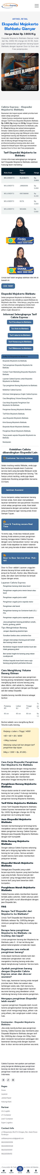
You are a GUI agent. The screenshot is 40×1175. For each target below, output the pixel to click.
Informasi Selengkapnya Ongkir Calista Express (20, 394)
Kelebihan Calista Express (12, 390)
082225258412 (6, 1154)
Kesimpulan (7, 442)
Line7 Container (7, 1119)
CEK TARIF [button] (8, 286)
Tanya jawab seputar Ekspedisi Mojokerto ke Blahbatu (19, 436)
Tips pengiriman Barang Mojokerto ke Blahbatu (20, 385)
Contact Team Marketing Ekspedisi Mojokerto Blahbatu (19, 373)
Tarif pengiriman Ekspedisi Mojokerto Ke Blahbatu (17, 366)
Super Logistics (7, 1123)
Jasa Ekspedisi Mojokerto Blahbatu (15, 418)
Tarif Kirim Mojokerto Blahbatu (14, 414)
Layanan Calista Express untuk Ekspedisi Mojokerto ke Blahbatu (17, 380)
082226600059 (7, 1142)
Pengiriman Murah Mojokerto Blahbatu (17, 431)
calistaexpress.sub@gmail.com (12, 1138)
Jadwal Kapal (6, 1098)
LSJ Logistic (5, 1111)
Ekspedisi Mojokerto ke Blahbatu (15, 361)
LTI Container (6, 1115)
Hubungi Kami (6, 1102)
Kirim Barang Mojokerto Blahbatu (15, 422)
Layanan (4, 1094)
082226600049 (7, 1146)
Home (3, 1090)
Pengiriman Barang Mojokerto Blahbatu (17, 409)
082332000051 (6, 1150)
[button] (20, 322)
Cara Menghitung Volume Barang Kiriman (17, 398)
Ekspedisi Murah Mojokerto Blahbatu (16, 427)
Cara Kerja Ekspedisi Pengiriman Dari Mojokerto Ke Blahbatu (16, 404)
